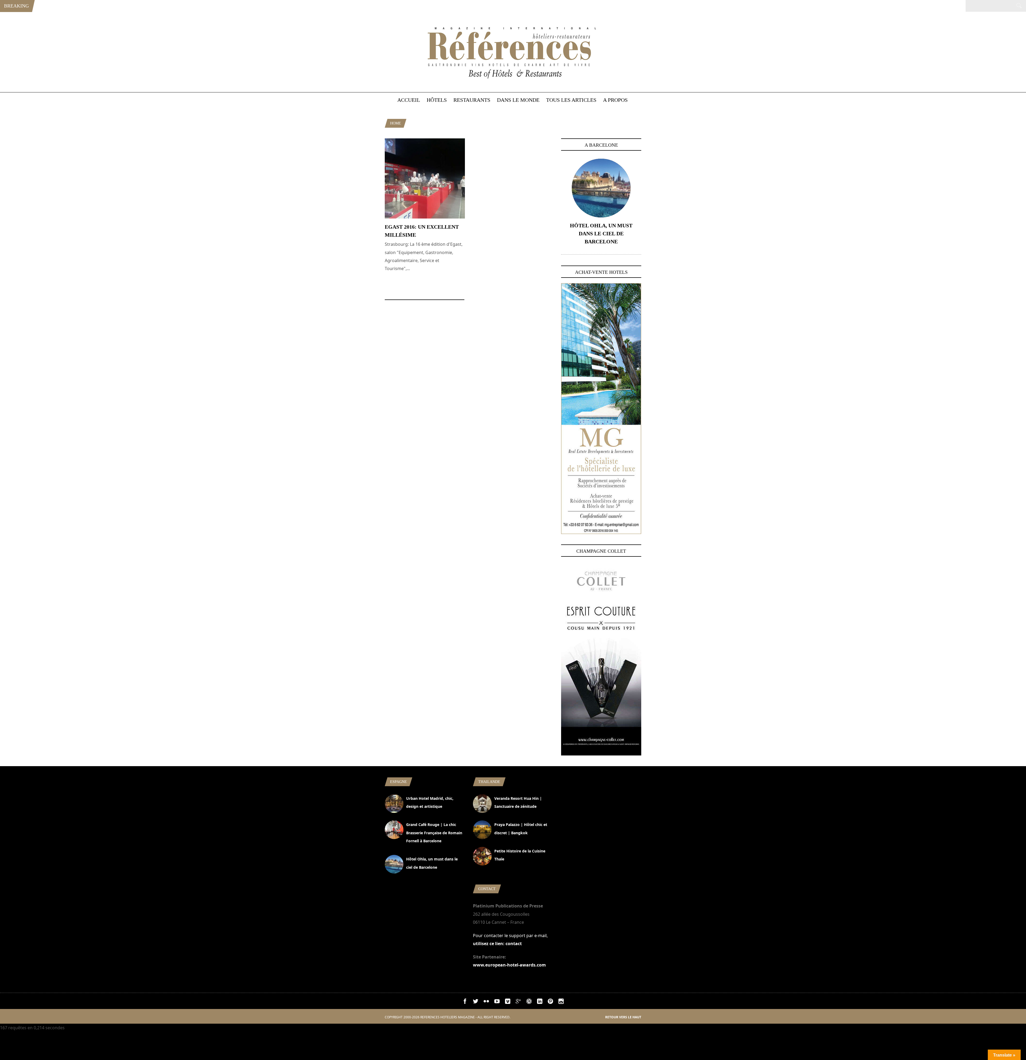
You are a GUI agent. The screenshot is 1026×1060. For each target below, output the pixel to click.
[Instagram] (561, 1002)
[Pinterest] (550, 1002)
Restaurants (471, 100)
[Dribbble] (529, 1002)
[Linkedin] (539, 1002)
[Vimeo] (507, 1002)
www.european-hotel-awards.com (509, 965)
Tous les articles (571, 100)
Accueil (408, 100)
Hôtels (437, 100)
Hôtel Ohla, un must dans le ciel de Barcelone (601, 233)
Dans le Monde (518, 100)
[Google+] (518, 1002)
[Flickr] (486, 1002)
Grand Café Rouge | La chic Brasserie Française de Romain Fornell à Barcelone (434, 832)
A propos (615, 100)
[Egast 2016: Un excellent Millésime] (425, 217)
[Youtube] (497, 1002)
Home (395, 123)
